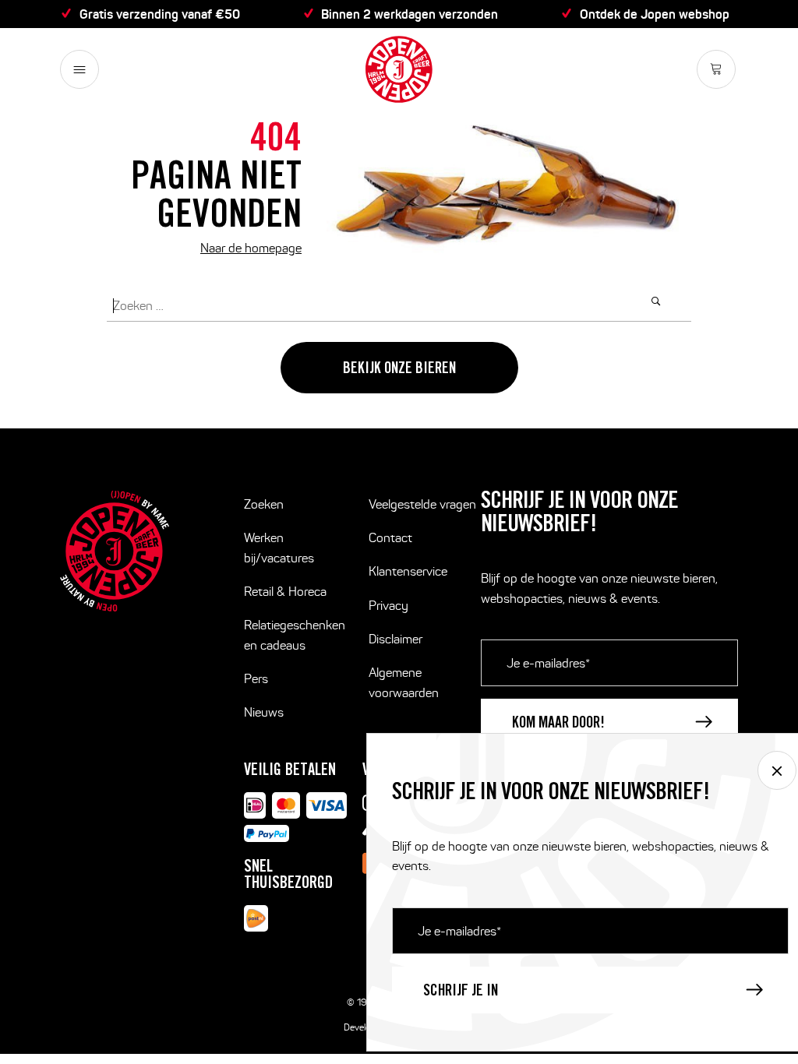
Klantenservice (408, 571)
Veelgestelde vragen (422, 504)
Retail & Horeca (285, 591)
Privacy (388, 605)
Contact (390, 537)
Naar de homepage (251, 248)
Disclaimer (395, 639)
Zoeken (264, 504)
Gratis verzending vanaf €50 (159, 14)
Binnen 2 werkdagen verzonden (409, 14)
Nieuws (264, 712)
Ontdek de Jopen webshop (654, 14)
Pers (256, 678)
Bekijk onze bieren (399, 370)
